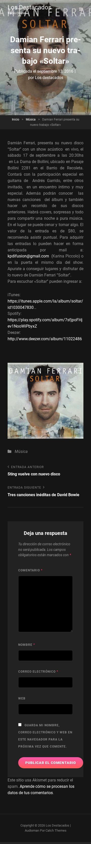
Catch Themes (56, 830)
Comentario (30, 570)
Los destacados (49, 77)
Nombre (26, 645)
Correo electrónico (38, 671)
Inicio (15, 119)
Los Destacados (29, 7)
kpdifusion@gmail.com (28, 256)
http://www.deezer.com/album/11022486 (45, 338)
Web (22, 698)
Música (31, 119)
